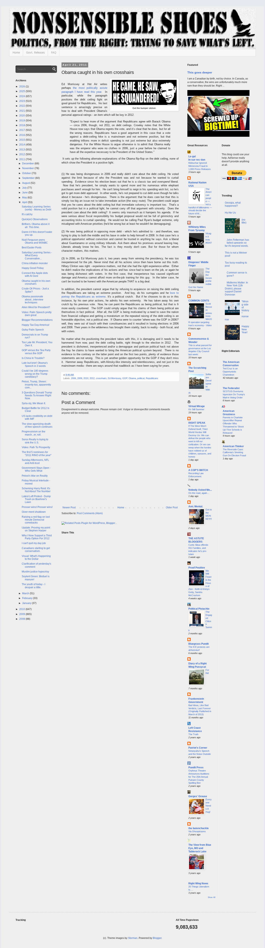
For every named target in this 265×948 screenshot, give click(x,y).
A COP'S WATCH (198, 470)
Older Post (172, 507)
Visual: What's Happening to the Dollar (36, 557)
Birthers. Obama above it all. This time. (35, 225)
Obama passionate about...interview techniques (32, 299)
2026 (22, 86)
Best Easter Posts (31, 247)
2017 (22, 130)
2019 (22, 120)
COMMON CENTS (198, 300)
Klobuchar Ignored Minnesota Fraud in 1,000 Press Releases (199, 166)
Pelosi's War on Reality (35, 475)
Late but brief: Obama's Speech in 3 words (35, 364)
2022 (22, 105)
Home (16, 52)
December (28, 163)
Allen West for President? (36, 307)
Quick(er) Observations (35, 219)
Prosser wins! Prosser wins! (37, 507)
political (141, 378)
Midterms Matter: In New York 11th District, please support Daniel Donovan (236, 288)
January (27, 603)
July (24, 187)
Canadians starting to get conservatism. (36, 550)
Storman (132, 938)
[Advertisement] (236, 530)
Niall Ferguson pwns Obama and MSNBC (35, 241)
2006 (73, 378)
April (25, 202)
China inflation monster (35, 263)
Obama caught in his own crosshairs (36, 282)
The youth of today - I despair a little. (33, 586)
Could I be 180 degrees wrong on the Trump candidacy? (35, 373)
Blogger (157, 938)
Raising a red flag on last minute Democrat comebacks (36, 519)
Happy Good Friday (33, 268)
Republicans (152, 378)
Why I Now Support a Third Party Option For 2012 (37, 537)
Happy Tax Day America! (35, 324)
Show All (211, 897)
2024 (22, 96)
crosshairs (101, 378)
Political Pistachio (198, 608)
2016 (22, 135)
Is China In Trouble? (33, 358)
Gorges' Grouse (197, 796)
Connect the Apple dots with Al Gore (35, 274)
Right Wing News (198, 883)
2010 (85, 378)
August (26, 183)
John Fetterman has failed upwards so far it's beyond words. (237, 242)
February (27, 598)
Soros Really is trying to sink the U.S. (35, 441)
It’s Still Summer (196, 409)
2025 (22, 91)
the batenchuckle (198, 828)
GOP (124, 378)
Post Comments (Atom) (90, 513)
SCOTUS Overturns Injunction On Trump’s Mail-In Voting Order (234, 394)
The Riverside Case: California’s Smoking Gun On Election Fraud (234, 452)
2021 (22, 110)
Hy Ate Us (230, 212)
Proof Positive (196, 567)
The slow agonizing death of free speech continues (37, 425)
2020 (22, 115)
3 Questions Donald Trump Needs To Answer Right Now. (37, 395)
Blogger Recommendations (37, 319)
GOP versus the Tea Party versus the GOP (36, 352)
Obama (132, 378)
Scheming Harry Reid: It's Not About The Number (36, 490)
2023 (22, 101)
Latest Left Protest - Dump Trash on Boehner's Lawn (36, 499)
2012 (92, 378)
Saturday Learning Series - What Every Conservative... (37, 255)
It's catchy (27, 214)
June (25, 192)
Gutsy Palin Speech (33, 329)
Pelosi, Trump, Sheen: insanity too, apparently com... (36, 384)
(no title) (244, 221)
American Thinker (233, 446)
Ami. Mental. (195, 506)
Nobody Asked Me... (200, 489)
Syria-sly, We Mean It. (34, 403)
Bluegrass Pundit (198, 643)
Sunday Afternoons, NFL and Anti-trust (35, 461)
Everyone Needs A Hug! (209, 805)
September (28, 178)
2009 (22, 614)
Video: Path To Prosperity (36, 447)
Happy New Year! (245, 329)
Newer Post (69, 507)
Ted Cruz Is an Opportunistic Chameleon (230, 371)
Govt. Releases (35, 52)
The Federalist (231, 388)
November (28, 168)
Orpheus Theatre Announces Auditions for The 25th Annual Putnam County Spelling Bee (198, 776)
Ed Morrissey (114, 378)
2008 (79, 378)
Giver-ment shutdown (34, 511)
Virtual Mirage (196, 406)
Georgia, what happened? (233, 204)
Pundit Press (196, 767)
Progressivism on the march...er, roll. (33, 433)
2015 (22, 139)
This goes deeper (199, 72)
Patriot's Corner (197, 747)
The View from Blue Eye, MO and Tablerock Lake (199, 848)
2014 (22, 144)
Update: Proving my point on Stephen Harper (36, 529)
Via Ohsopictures (197, 831)
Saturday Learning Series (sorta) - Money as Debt (36, 208)
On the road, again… (198, 493)
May (25, 197)
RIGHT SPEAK (196, 422)
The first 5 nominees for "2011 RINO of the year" (36, 453)
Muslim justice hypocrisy (35, 571)
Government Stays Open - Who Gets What (36, 469)
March (26, 593)
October (27, 173)
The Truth (193, 734)
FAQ (53, 52)
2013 (22, 149)
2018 (22, 125)
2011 (22, 159)
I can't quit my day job (34, 543)
